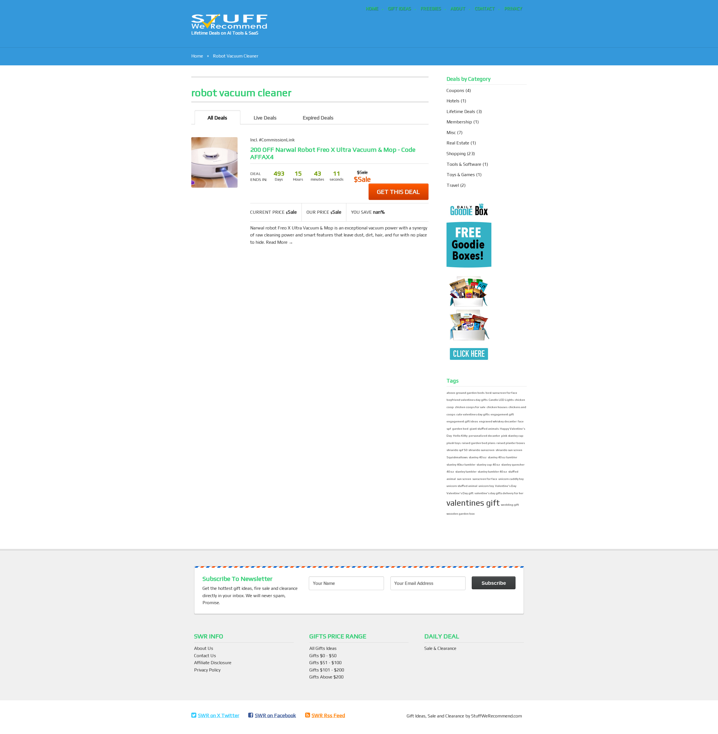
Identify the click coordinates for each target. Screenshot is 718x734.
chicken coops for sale (470, 407)
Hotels (453, 100)
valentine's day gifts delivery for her (499, 493)
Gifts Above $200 (326, 677)
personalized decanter (484, 435)
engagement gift (502, 414)
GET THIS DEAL (398, 191)
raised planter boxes (510, 443)
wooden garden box (461, 513)
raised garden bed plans (478, 443)
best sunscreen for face (501, 392)
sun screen (464, 478)
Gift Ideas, (417, 716)
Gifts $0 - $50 (323, 655)
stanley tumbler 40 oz (492, 471)
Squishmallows (457, 457)
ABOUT (457, 8)
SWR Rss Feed (328, 715)
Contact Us (205, 655)
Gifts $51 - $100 (325, 662)
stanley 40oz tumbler (461, 464)
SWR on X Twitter (218, 715)
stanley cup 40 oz (488, 464)
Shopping (456, 153)
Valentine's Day (505, 485)
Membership (459, 122)
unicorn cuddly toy (511, 478)
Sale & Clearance (440, 648)
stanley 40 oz (478, 457)
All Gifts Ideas (323, 648)
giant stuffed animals (484, 428)
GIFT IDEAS (399, 8)
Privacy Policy (207, 670)
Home (197, 56)
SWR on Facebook (275, 715)
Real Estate (458, 143)
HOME (372, 8)
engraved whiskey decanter (498, 421)
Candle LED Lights (501, 399)
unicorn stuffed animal (462, 485)
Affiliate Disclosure (212, 662)
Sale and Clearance (446, 716)
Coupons (455, 90)
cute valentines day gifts (472, 414)
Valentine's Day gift (460, 493)
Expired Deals (318, 118)
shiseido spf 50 (457, 450)
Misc (451, 132)
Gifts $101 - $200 (326, 670)
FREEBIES (430, 8)
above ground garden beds (465, 392)
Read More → (279, 242)
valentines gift (473, 502)
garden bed (460, 428)
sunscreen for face (484, 478)
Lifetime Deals (461, 111)
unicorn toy (486, 485)
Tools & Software (464, 164)
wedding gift (510, 504)
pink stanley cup (512, 435)
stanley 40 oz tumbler (502, 457)
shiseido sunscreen (481, 450)
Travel (453, 185)
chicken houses (497, 407)
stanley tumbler (466, 471)
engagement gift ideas (462, 421)
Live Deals (265, 118)
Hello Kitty (460, 435)
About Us (203, 648)
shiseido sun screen (509, 450)
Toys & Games (461, 174)
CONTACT (485, 8)
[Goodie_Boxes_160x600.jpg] (469, 282)
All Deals (217, 118)
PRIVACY (513, 8)
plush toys (454, 443)
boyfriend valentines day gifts (467, 399)
